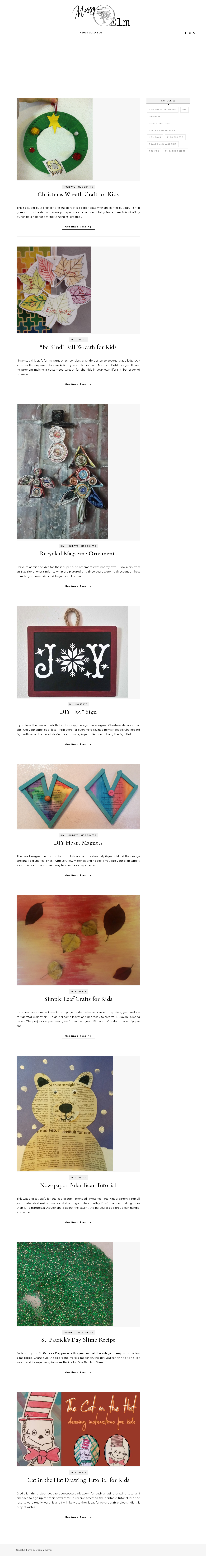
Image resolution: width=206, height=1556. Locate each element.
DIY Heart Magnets (78, 842)
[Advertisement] (103, 73)
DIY (62, 546)
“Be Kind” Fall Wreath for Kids (78, 347)
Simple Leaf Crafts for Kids (78, 999)
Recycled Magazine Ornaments (78, 553)
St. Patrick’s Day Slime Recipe (78, 1339)
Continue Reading (78, 226)
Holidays (69, 187)
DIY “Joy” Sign (78, 711)
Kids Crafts (85, 187)
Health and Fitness (162, 130)
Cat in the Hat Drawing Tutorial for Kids (78, 1480)
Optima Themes (44, 1550)
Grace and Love (159, 123)
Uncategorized (175, 151)
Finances (155, 117)
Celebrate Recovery (162, 110)
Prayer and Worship (163, 144)
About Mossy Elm (91, 32)
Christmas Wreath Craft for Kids (78, 194)
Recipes (154, 151)
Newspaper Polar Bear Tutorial (78, 1185)
